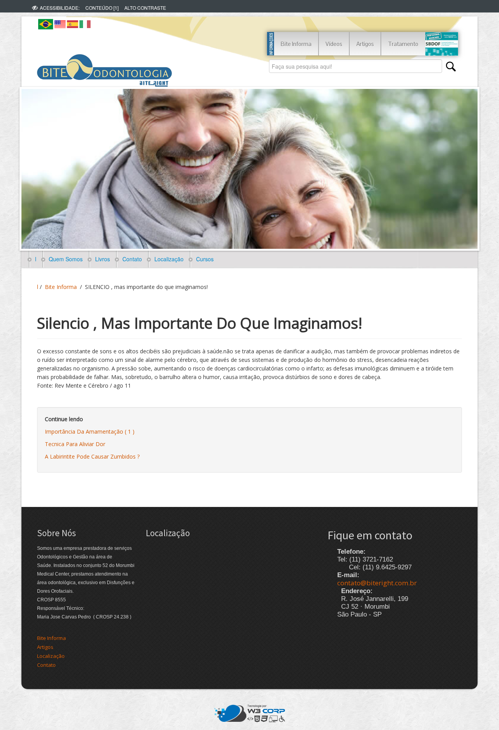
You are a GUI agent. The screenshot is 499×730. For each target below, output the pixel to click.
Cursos (203, 259)
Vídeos (334, 44)
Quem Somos (64, 259)
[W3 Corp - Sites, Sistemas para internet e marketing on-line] (249, 712)
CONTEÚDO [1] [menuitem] (102, 7)
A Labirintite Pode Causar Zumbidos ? (92, 456)
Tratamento (403, 44)
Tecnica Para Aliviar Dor (75, 444)
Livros (101, 259)
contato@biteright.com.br (377, 582)
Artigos (365, 44)
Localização (167, 259)
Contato (130, 259)
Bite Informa (296, 44)
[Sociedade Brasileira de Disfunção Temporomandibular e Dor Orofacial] (441, 44)
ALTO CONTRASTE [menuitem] (145, 7)
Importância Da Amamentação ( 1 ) (89, 431)
